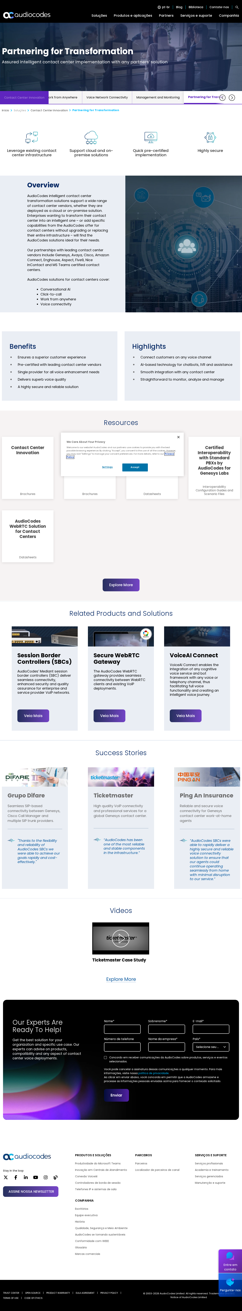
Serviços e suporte (196, 15)
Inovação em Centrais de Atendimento (101, 1170)
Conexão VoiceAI (86, 1176)
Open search (237, 7)
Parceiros (141, 1163)
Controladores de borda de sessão (98, 1183)
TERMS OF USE (11, 1298)
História (80, 1222)
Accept (135, 467)
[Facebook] (16, 1179)
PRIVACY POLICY (109, 1293)
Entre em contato (230, 1267)
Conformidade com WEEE (92, 1241)
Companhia (229, 15)
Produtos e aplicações (133, 15)
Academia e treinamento (212, 1170)
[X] (6, 1179)
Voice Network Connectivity (107, 97)
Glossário (81, 1247)
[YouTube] (35, 1179)
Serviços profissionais (209, 1163)
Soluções (99, 15)
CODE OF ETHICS (33, 1298)
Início (5, 110)
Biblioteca (196, 7)
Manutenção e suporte (210, 1183)
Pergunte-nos (230, 1290)
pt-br (166, 7)
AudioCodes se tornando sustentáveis (100, 1234)
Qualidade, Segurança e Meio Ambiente (101, 1228)
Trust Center (11, 1293)
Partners (166, 15)
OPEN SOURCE (32, 1293)
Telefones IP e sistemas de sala (95, 1189)
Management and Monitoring (158, 97)
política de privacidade (153, 1073)
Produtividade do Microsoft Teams (98, 1163)
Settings (107, 467)
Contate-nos (219, 7)
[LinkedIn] (26, 1179)
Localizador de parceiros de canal (157, 1170)
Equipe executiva (86, 1215)
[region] (122, 454)
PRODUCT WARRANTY (58, 1293)
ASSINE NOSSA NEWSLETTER (31, 1191)
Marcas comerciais (87, 1254)
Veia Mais (33, 715)
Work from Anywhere (61, 97)
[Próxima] (232, 98)
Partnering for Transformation (213, 97)
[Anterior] (222, 98)
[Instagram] (45, 1179)
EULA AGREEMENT (85, 1293)
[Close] (178, 437)
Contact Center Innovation (24, 97)
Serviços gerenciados (209, 1176)
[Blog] (55, 1179)
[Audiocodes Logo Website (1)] (27, 15)
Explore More (121, 585)
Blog (179, 7)
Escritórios (81, 1209)
